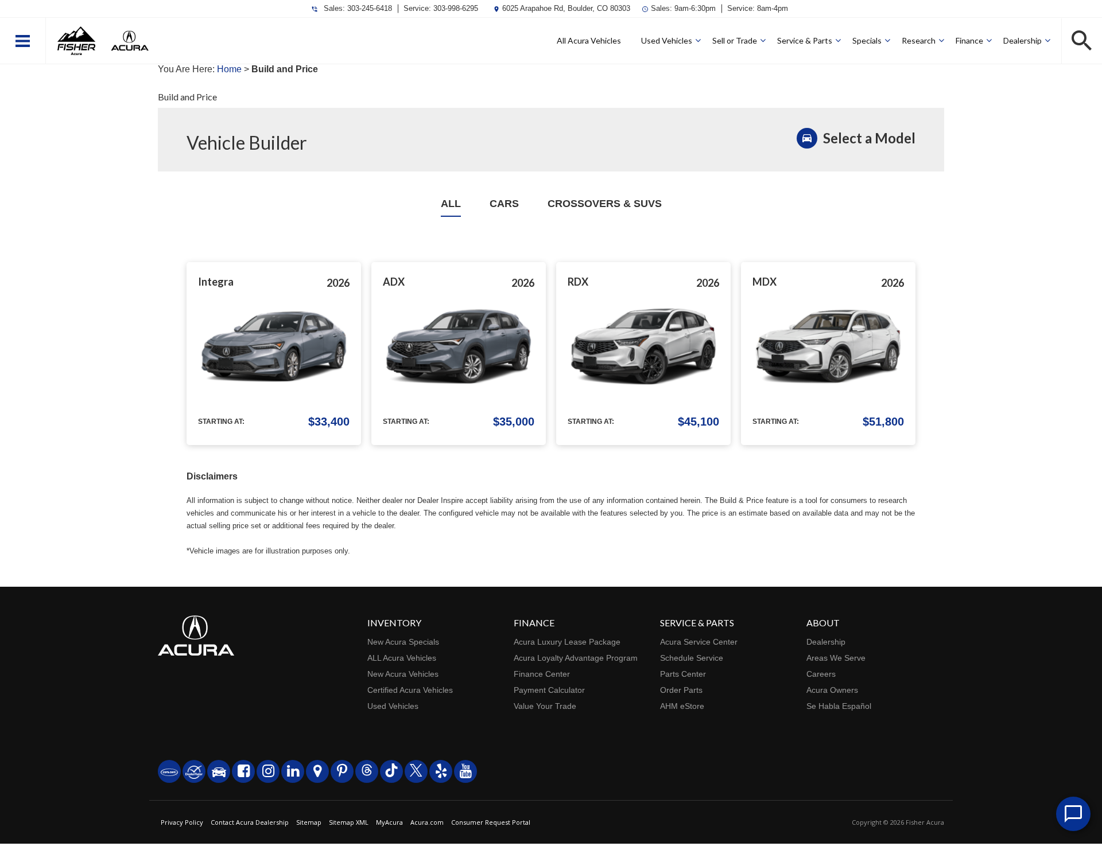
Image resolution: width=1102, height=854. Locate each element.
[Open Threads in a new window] (366, 771)
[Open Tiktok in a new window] (391, 771)
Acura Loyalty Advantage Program (576, 657)
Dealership (1022, 40)
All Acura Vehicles (589, 40)
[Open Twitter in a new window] (416, 771)
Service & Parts (804, 40)
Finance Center (542, 673)
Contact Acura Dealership (250, 822)
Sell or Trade (734, 40)
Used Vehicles (666, 40)
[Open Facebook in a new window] (243, 771)
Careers (821, 673)
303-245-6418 (369, 8)
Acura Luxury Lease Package (567, 641)
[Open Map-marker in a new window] (317, 771)
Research (919, 40)
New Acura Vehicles (403, 673)
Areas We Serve (836, 657)
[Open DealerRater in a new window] (194, 771)
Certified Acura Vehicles (410, 690)
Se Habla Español (838, 706)
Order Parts (681, 690)
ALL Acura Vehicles (401, 657)
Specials (867, 40)
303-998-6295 (455, 8)
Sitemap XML (348, 822)
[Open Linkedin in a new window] (292, 771)
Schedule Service (691, 657)
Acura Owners (832, 690)
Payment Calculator (549, 690)
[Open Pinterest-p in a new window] (342, 771)
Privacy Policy (182, 822)
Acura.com (427, 822)
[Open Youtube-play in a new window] (465, 771)
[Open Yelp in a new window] (440, 771)
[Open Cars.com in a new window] (169, 771)
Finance (969, 40)
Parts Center (683, 673)
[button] (23, 41)
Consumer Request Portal (490, 822)
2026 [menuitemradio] (338, 282)
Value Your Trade (545, 706)
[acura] (130, 41)
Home (229, 69)
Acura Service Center (699, 641)
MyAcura (389, 822)
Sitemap (308, 822)
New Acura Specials (403, 641)
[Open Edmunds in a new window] (218, 771)
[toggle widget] (1073, 814)
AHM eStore (682, 706)
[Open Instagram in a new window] (268, 771)
